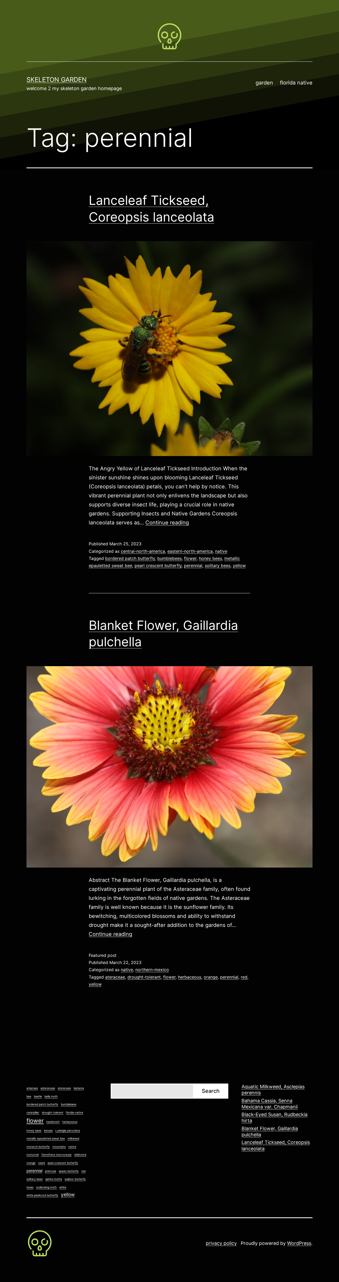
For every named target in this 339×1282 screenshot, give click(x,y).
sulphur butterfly (75, 1179)
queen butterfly (69, 1171)
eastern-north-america (190, 551)
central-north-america (143, 551)
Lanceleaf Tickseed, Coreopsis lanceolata (276, 1145)
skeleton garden (56, 79)
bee (28, 1096)
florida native (296, 82)
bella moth (51, 1096)
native (221, 551)
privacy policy (221, 1243)
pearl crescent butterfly (158, 565)
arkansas (32, 1088)
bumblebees (169, 558)
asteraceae (48, 1088)
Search (211, 1091)
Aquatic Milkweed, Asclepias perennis (273, 1089)
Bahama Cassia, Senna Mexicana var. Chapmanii (270, 1103)
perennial (193, 565)
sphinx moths (53, 1179)
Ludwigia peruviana (67, 1130)
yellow (239, 565)
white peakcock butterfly (42, 1195)
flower (190, 558)
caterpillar (32, 1112)
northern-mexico (152, 969)
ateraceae (115, 977)
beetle (38, 1096)
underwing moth (46, 1187)
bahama (79, 1088)
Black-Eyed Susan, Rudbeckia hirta (274, 1117)
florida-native (74, 1112)
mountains (59, 1146)
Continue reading (167, 522)
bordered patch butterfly (130, 558)
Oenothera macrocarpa (56, 1154)
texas (29, 1187)
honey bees (210, 558)
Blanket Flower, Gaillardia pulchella (270, 1131)
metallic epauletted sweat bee (45, 1138)
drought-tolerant (144, 977)
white (62, 1187)
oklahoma (80, 1154)
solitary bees (217, 565)
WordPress (299, 1243)
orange (211, 977)
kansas (48, 1130)
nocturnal (32, 1154)
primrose (50, 1171)
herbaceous (189, 977)
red (244, 977)
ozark (41, 1162)
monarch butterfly (38, 1146)
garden (264, 82)
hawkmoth (53, 1121)
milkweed (73, 1138)
